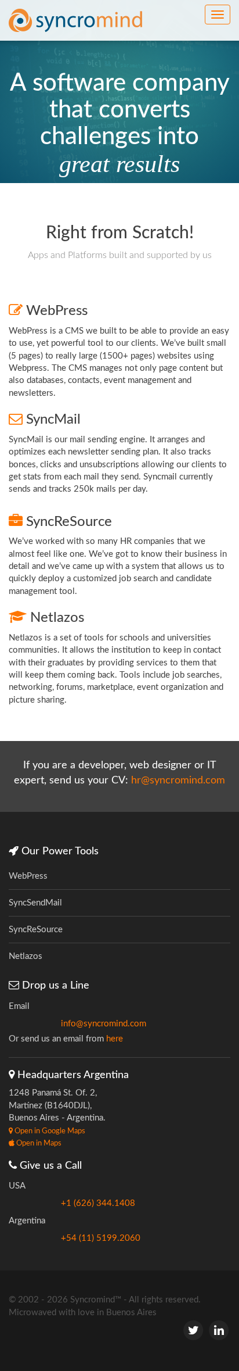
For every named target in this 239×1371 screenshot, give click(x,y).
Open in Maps (38, 1143)
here (114, 1038)
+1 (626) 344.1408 (98, 1203)
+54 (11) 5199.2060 (100, 1238)
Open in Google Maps (49, 1130)
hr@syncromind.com (178, 780)
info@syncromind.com (103, 1023)
